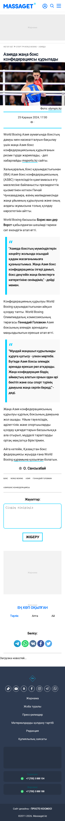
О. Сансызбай (34, 468)
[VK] (24, 688)
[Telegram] (47, 688)
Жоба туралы (32, 706)
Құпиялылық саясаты (32, 739)
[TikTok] (8, 688)
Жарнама (32, 698)
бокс (5, 478)
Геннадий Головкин (42, 478)
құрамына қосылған (29, 459)
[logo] (19, 5)
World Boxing (17, 478)
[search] (52, 6)
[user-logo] (45, 8)
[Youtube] (16, 688)
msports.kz (30, 160)
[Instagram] (39, 688)
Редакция (32, 730)
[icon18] (32, 680)
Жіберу (32, 537)
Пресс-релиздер (32, 714)
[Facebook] (31, 688)
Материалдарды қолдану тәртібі (32, 722)
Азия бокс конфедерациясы (16, 487)
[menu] (59, 6)
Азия (28, 478)
